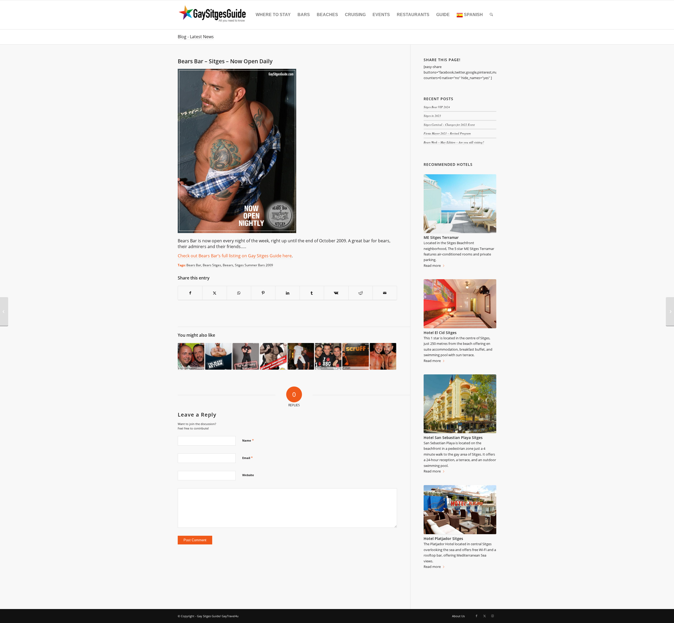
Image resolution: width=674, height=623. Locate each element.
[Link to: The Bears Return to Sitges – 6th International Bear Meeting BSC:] (218, 356)
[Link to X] (484, 616)
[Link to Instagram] (492, 616)
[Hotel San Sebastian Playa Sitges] (460, 403)
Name (248, 440)
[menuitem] (273, 14)
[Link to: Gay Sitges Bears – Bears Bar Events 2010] (273, 356)
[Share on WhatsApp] (239, 293)
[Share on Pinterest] (263, 293)
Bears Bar (193, 265)
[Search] (491, 14)
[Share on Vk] (336, 293)
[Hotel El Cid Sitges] (460, 303)
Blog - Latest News (196, 37)
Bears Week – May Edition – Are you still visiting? (454, 142)
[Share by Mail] (385, 293)
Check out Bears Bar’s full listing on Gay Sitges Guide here (235, 256)
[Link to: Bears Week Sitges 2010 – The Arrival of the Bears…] (328, 356)
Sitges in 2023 (432, 116)
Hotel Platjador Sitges (443, 538)
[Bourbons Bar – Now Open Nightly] (670, 311)
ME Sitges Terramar (441, 237)
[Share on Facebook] (190, 293)
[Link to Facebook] (476, 616)
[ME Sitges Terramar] (460, 203)
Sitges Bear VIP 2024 (437, 107)
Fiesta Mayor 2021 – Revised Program (447, 133)
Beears (228, 265)
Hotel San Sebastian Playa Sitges (453, 437)
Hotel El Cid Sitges (440, 332)
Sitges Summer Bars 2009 (254, 265)
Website (248, 475)
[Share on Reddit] (361, 293)
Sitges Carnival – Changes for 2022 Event (449, 125)
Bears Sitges (212, 265)
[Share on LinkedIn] (287, 293)
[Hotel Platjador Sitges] (460, 510)
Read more (432, 265)
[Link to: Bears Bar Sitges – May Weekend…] (191, 356)
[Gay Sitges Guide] (213, 14)
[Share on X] (214, 293)
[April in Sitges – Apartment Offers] (4, 311)
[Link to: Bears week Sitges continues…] (301, 356)
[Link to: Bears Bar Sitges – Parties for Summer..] (245, 356)
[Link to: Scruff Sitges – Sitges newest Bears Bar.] (355, 356)
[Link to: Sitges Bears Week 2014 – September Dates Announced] (383, 356)
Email (247, 457)
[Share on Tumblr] (312, 293)
